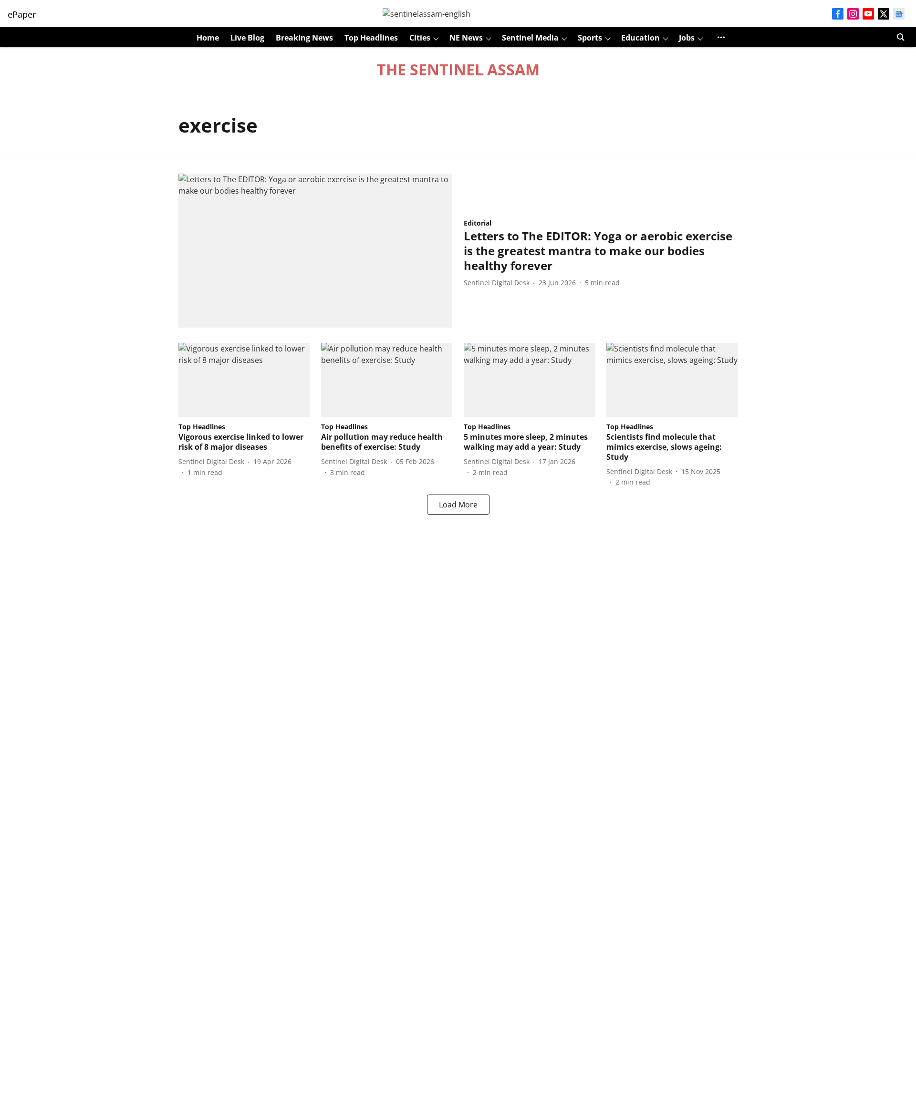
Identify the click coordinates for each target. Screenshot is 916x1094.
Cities (419, 37)
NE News (466, 37)
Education (640, 37)
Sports (590, 37)
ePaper (22, 14)
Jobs (687, 37)
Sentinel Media (530, 37)
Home (208, 37)
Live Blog (247, 37)
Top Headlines (371, 37)
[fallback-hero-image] (315, 251)
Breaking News (304, 37)
